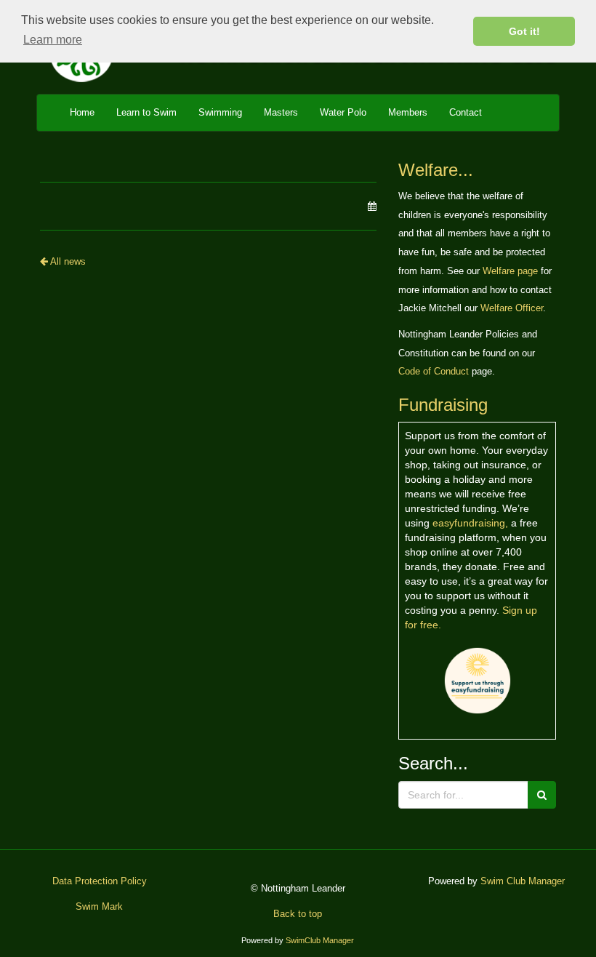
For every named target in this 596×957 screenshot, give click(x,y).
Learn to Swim (146, 112)
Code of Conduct (433, 371)
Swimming (220, 112)
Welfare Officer (511, 308)
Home (82, 112)
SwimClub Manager (320, 940)
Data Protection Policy (99, 881)
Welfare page (510, 270)
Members (407, 112)
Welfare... (435, 170)
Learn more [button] (52, 39)
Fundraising (443, 405)
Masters (281, 112)
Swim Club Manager (522, 881)
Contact (465, 112)
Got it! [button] (524, 31)
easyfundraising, (470, 523)
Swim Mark (99, 906)
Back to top (297, 913)
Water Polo (343, 112)
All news (67, 261)
